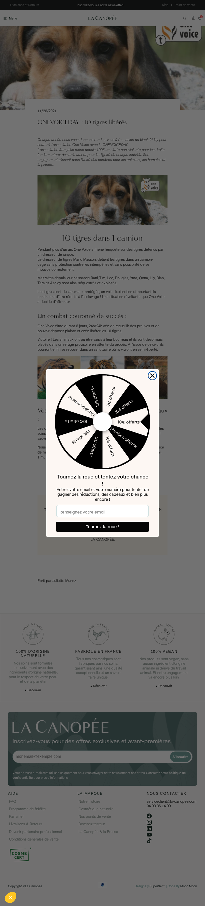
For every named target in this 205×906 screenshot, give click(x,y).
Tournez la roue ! (102, 526)
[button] (10, 898)
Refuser (22, 881)
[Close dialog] (152, 375)
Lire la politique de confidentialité (32, 864)
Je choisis (57, 881)
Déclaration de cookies (72, 864)
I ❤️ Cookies (92, 881)
